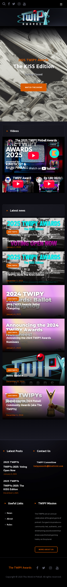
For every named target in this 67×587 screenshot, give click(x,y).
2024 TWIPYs (12, 299)
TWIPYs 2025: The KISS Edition (25, 274)
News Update (14, 375)
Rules (9, 525)
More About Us (46, 549)
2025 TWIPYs (12, 232)
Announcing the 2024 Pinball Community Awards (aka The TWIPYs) (24, 405)
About (10, 519)
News (9, 513)
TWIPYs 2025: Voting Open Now (25, 241)
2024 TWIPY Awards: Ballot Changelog (23, 306)
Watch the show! (33, 87)
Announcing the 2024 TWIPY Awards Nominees (28, 339)
